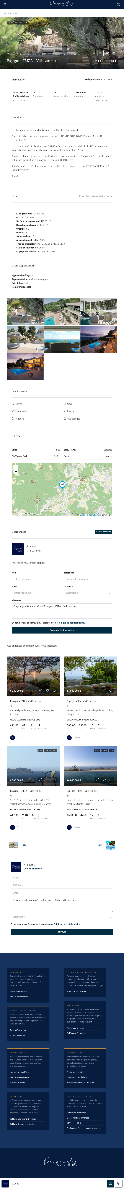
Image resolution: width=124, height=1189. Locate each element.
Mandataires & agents (19, 1077)
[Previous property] (13, 845)
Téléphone (69, 572)
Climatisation (21, 411)
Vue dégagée (73, 418)
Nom (14, 572)
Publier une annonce (75, 1028)
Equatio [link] (20, 738)
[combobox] (88, 593)
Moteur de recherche (19, 996)
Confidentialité (73, 1128)
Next (100, 845)
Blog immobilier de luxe (77, 1077)
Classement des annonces (78, 1118)
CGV (68, 1123)
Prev (24, 845)
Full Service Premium (76, 1033)
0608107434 (36, 551)
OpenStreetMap (94, 514)
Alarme (18, 404)
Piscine (70, 411)
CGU (79, 1123)
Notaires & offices (17, 1082)
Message (16, 600)
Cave (69, 404)
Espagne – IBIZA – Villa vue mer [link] (26, 701)
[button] (62, 43)
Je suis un (69, 586)
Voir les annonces (103, 532)
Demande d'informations (62, 630)
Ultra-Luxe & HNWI (18, 1035)
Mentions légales (93, 1128)
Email (14, 586)
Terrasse (19, 418)
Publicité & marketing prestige (23, 1124)
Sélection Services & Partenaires (80, 1082)
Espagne (48, 661)
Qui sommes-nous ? (18, 991)
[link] (33, 676)
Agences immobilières (19, 1072)
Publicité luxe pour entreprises (23, 1119)
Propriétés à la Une (18, 1030)
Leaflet (82, 514)
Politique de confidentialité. (71, 622)
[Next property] (110, 845)
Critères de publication (76, 1112)
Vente (40, 661)
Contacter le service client (78, 1072)
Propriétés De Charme (76, 991)
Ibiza (55, 661)
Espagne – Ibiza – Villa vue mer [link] (82, 701)
